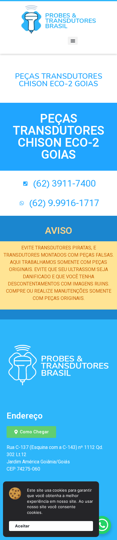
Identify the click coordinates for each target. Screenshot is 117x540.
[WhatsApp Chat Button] (102, 525)
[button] (73, 41)
